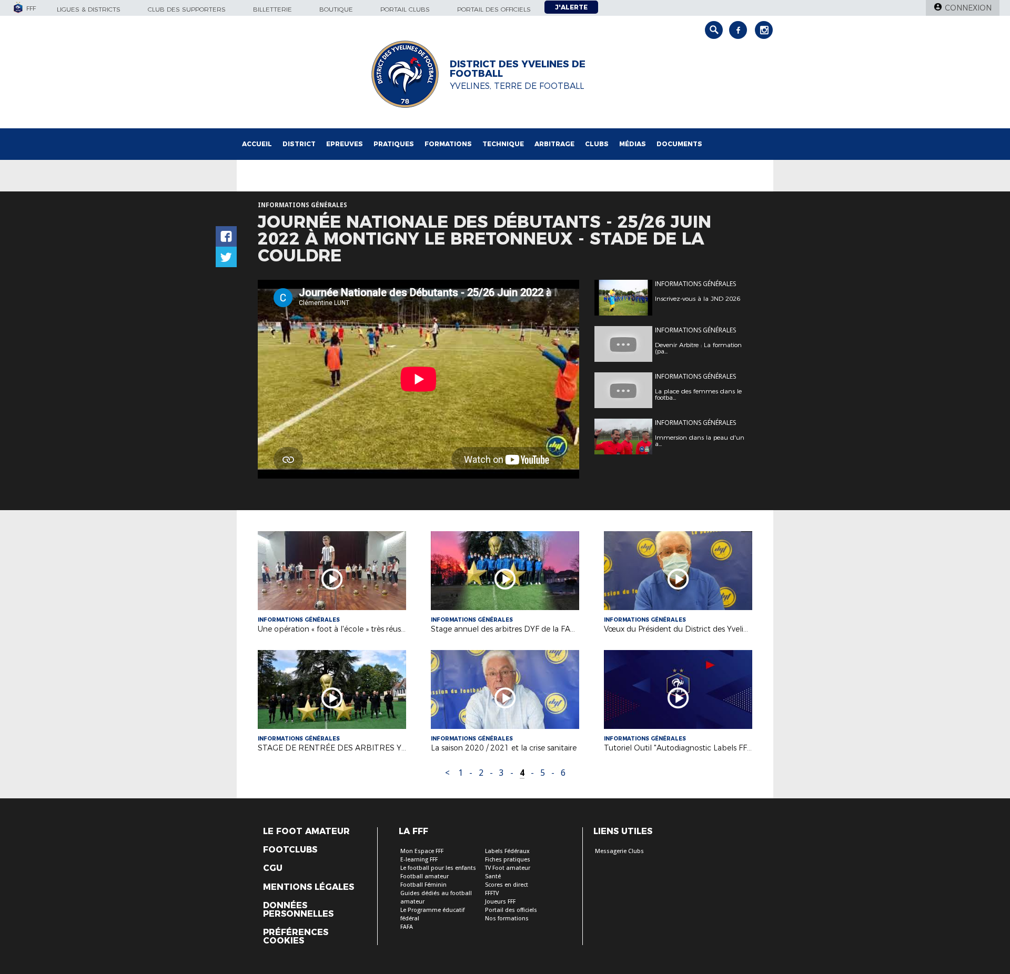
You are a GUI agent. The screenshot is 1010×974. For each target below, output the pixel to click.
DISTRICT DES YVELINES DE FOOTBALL (517, 68)
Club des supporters (187, 9)
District (299, 144)
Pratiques (393, 144)
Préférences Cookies (295, 936)
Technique (503, 144)
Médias (632, 144)
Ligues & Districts (88, 9)
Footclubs (290, 850)
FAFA (406, 927)
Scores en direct (506, 884)
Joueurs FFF (500, 901)
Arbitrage (554, 144)
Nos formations (507, 918)
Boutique (336, 9)
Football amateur (424, 876)
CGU (272, 868)
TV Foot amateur (507, 868)
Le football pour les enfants (438, 868)
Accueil (257, 144)
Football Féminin (423, 884)
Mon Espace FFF (421, 851)
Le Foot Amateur (306, 831)
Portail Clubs (405, 9)
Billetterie (272, 9)
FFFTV (492, 893)
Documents (679, 144)
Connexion (968, 8)
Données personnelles (298, 909)
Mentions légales (308, 887)
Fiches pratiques (507, 859)
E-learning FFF (419, 859)
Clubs (597, 144)
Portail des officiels (494, 9)
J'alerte (571, 7)
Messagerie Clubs (619, 851)
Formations (448, 144)
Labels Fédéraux (507, 851)
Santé (493, 876)
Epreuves (344, 144)
